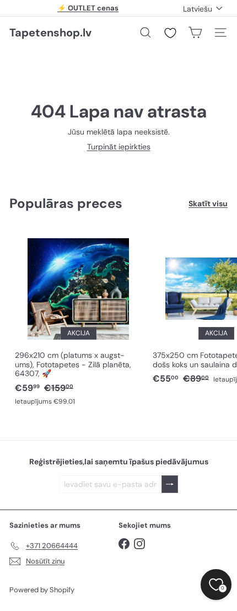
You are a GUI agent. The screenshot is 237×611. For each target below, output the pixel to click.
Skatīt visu (208, 203)
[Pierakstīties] (169, 484)
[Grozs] (195, 33)
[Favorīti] (170, 33)
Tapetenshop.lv (50, 32)
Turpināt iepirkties (118, 147)
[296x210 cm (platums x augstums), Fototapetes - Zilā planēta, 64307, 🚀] (78, 319)
